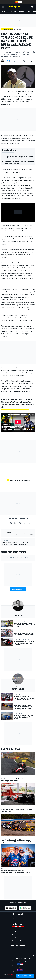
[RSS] (27, 918)
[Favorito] (27, 61)
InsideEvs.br (18, 929)
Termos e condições (12, 969)
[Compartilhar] (24, 61)
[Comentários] (32, 61)
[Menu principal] (3, 6)
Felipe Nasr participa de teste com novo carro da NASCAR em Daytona (19, 162)
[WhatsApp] (15, 523)
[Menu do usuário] (32, 6)
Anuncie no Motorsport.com (18, 952)
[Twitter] (11, 523)
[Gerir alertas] (29, 523)
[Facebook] (6, 523)
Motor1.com (18, 932)
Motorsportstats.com (18, 940)
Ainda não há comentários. (18, 558)
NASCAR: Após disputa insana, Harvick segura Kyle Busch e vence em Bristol (18, 157)
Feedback (18, 949)
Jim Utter (7, 60)
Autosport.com (18, 938)
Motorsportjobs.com (18, 935)
